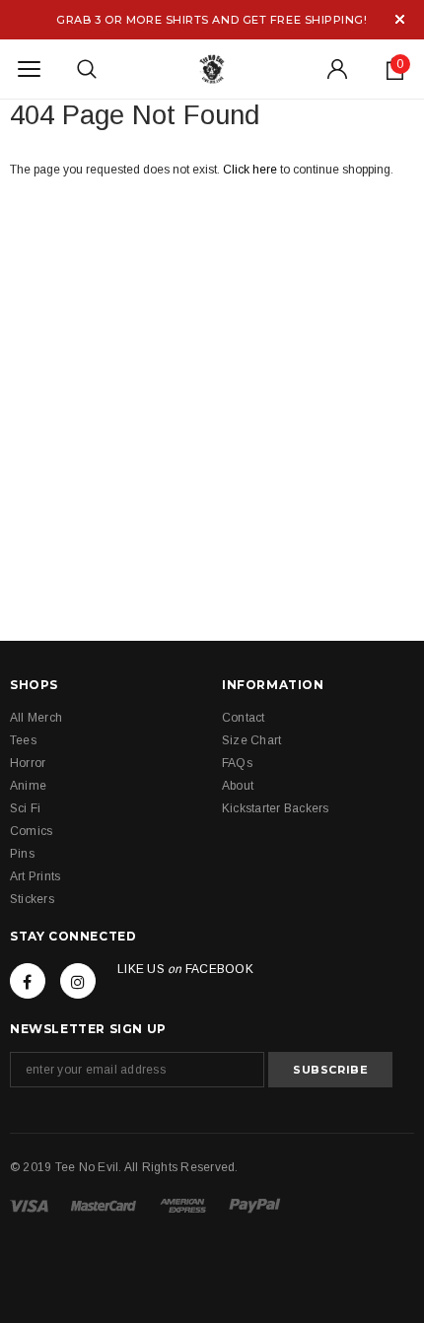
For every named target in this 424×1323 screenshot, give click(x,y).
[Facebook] (27, 981)
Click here (251, 169)
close (399, 19)
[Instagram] (78, 981)
